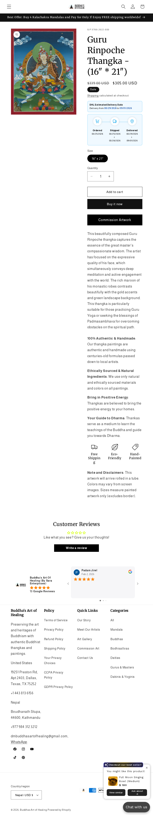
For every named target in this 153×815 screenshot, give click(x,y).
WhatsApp (19, 742)
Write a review (76, 548)
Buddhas (116, 639)
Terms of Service (56, 620)
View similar (116, 792)
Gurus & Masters (122, 667)
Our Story (84, 620)
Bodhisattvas (119, 648)
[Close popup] (147, 768)
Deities (115, 657)
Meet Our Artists (88, 629)
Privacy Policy (54, 629)
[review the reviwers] (130, 572)
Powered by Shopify (59, 810)
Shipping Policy (54, 648)
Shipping (93, 95)
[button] (9, 6)
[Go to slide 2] (103, 600)
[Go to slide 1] (100, 600)
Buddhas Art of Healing (33, 810)
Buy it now (115, 204)
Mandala (116, 629)
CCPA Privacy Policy (53, 675)
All (112, 620)
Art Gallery (84, 639)
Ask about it (137, 792)
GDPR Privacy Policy (58, 686)
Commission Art (88, 648)
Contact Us (85, 657)
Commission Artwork (114, 220)
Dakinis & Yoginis (122, 676)
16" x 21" (97, 158)
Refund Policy (53, 639)
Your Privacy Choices (53, 660)
